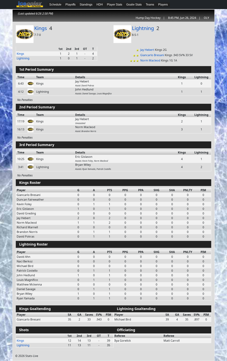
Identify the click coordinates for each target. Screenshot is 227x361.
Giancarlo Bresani (152, 55)
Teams (150, 4)
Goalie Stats (134, 4)
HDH (99, 4)
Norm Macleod (150, 60)
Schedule (55, 4)
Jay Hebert (147, 50)
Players (163, 4)
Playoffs (70, 4)
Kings (40, 28)
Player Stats (114, 4)
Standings (86, 4)
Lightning (143, 28)
